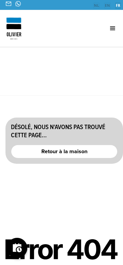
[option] (96, 6)
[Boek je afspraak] (17, 248)
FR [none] (118, 5)
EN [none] (107, 5)
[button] (104, 28)
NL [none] (96, 5)
